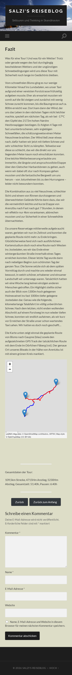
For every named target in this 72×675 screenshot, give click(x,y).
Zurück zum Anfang (45, 502)
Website (10, 605)
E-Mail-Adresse (15, 588)
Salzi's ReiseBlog (36, 11)
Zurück (19, 502)
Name (9, 572)
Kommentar (12, 532)
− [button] (10, 369)
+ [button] (10, 364)
